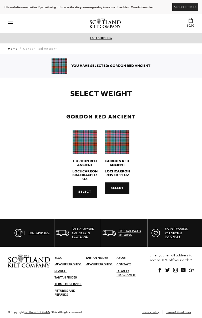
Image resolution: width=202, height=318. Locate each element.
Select (84, 192)
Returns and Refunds (64, 293)
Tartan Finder (65, 277)
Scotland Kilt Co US (37, 312)
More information (142, 7)
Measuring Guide (68, 264)
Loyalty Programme (126, 273)
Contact (124, 264)
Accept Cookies (185, 7)
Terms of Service (68, 284)
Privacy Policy (150, 312)
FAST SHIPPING (101, 38)
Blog (58, 258)
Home (13, 49)
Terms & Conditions (178, 312)
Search (60, 271)
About (122, 258)
